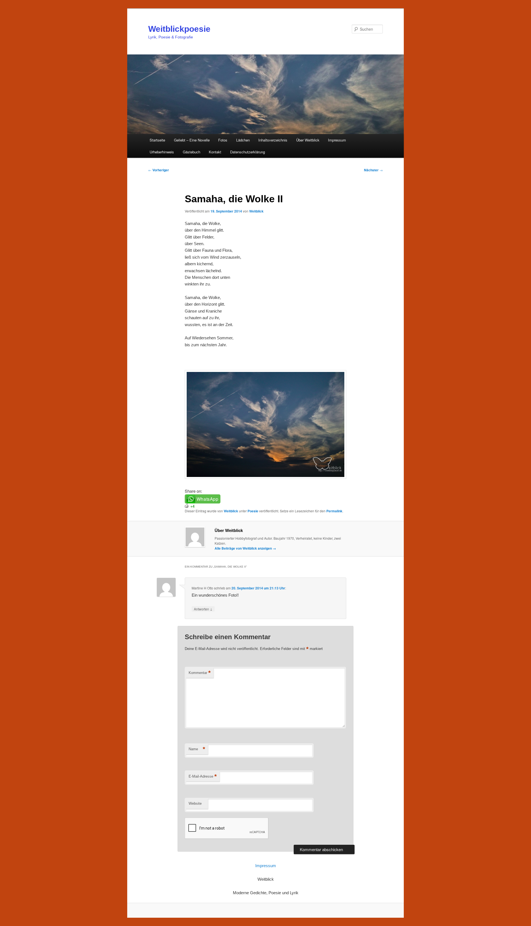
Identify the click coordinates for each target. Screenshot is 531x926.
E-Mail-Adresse (203, 776)
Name (197, 749)
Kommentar (200, 672)
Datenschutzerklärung (247, 151)
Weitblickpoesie (179, 28)
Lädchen (243, 140)
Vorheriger (158, 169)
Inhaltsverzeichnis (272, 140)
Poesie (253, 510)
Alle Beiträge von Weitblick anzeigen (245, 548)
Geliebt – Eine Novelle (192, 140)
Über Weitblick (307, 140)
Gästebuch (191, 151)
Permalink (334, 510)
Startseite (157, 140)
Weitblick (256, 211)
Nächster (373, 169)
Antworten (203, 608)
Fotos (222, 140)
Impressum (337, 140)
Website (195, 803)
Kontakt (215, 151)
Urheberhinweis (162, 151)
